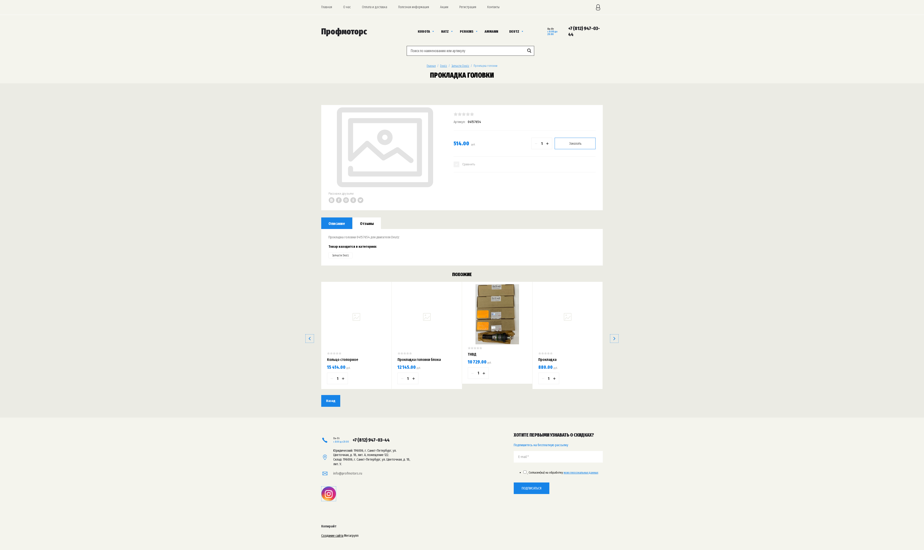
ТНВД (472, 354)
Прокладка (547, 359)
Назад (330, 401)
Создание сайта (332, 535)
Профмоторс (344, 31)
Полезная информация (413, 7)
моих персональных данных (581, 472)
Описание (336, 223)
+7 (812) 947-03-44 (371, 440)
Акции (444, 7)
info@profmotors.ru (347, 473)
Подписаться (531, 488)
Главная (326, 7)
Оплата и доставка (374, 7)
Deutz (443, 66)
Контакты (493, 7)
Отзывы (367, 223)
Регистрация (467, 7)
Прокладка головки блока (419, 359)
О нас (347, 7)
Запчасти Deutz (460, 66)
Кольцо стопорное (342, 359)
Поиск (529, 51)
